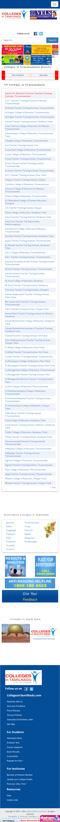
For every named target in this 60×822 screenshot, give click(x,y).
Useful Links (12, 800)
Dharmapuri (48, 534)
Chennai (47, 522)
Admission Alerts (14, 738)
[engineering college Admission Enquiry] (44, 56)
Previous (3, 75)
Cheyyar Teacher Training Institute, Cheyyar (25, 179)
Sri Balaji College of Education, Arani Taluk (24, 347)
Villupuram (11, 537)
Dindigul (47, 537)
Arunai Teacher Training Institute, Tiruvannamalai (28, 158)
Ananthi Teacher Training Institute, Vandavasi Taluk (29, 121)
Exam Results (13, 752)
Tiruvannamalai (13, 522)
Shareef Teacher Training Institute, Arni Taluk (26, 335)
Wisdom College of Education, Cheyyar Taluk (25, 478)
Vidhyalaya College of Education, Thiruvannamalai (28, 448)
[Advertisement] (30, 27)
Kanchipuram (49, 545)
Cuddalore (48, 530)
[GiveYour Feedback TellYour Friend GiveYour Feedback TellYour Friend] (30, 597)
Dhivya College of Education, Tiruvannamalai (25, 196)
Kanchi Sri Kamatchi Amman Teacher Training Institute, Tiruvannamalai (28, 95)
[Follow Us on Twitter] (31, 688)
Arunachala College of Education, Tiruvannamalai (28, 149)
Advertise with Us (14, 702)
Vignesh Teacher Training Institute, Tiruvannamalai (28, 465)
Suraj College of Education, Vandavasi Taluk (25, 420)
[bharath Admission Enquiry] (16, 50)
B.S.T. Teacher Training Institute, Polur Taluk (25, 175)
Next (56, 75)
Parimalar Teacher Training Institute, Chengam (27, 289)
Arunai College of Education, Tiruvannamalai (25, 154)
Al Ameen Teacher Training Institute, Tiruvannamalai (29, 108)
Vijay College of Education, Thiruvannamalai (25, 469)
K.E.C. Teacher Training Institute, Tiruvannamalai (27, 257)
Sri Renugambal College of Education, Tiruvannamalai (30, 370)
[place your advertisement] (45, 566)
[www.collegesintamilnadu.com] (15, 14)
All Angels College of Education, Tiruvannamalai (27, 112)
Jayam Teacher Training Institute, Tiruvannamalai (28, 240)
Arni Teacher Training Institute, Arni (21, 145)
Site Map (11, 724)
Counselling (12, 756)
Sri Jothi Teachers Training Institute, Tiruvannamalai (29, 356)
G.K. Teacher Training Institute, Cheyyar (23, 207)
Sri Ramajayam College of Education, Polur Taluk (27, 361)
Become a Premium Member (20, 775)
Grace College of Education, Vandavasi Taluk (25, 212)
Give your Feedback (16, 706)
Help (9, 795)
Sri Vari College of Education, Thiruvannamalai (26, 386)
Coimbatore (48, 526)
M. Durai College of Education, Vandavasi (24, 280)
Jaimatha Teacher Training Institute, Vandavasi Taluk (29, 236)
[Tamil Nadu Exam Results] (15, 566)
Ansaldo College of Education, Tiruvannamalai (26, 140)
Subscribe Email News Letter (20, 719)
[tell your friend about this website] (30, 597)
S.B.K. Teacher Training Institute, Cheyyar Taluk (27, 309)
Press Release (13, 710)
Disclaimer (12, 816)
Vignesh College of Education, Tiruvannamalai (26, 460)
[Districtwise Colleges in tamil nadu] (31, 529)
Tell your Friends (14, 715)
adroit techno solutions (36, 811)
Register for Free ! (15, 761)
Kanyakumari (49, 549)
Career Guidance (14, 747)
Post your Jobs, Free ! (16, 784)
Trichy (9, 526)
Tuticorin (10, 530)
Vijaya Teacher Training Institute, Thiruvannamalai (28, 474)
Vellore (9, 534)
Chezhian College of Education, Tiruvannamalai (27, 184)
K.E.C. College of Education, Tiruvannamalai (25, 252)
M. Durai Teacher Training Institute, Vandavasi (26, 285)
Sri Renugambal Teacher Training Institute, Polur (27, 374)
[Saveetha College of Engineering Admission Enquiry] (16, 60)
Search (52, 40)
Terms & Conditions (28, 816)
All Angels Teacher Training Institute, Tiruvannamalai (29, 117)
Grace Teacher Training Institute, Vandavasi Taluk (28, 217)
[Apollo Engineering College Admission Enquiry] (44, 50)
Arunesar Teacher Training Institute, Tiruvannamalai (29, 170)
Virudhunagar (12, 541)
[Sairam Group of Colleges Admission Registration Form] (49, 818)
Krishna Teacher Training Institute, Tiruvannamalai (28, 269)
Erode (46, 541)
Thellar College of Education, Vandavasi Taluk (26, 432)
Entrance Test (13, 743)
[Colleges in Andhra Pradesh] (16, 633)
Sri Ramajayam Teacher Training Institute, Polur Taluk (30, 365)
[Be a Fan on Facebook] (26, 688)
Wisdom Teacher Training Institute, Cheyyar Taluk (28, 483)
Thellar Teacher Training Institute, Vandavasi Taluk (28, 436)
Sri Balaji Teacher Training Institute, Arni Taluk (26, 352)
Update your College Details (19, 779)
